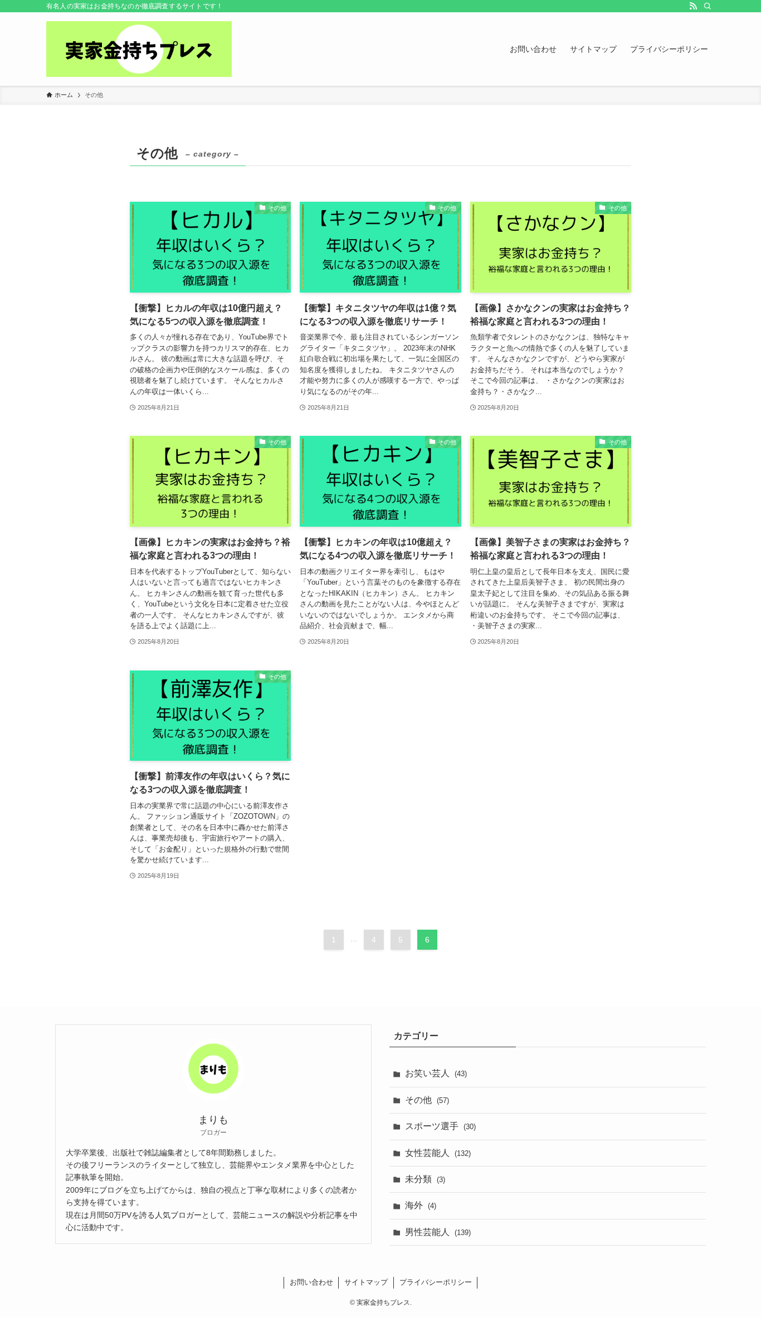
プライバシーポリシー (435, 1282)
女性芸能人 (438, 1153)
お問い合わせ (311, 1282)
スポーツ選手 (440, 1126)
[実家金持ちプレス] (139, 49)
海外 (420, 1205)
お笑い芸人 (436, 1073)
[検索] (707, 6)
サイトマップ (366, 1282)
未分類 (425, 1179)
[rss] (693, 6)
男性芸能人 (438, 1232)
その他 (427, 1100)
